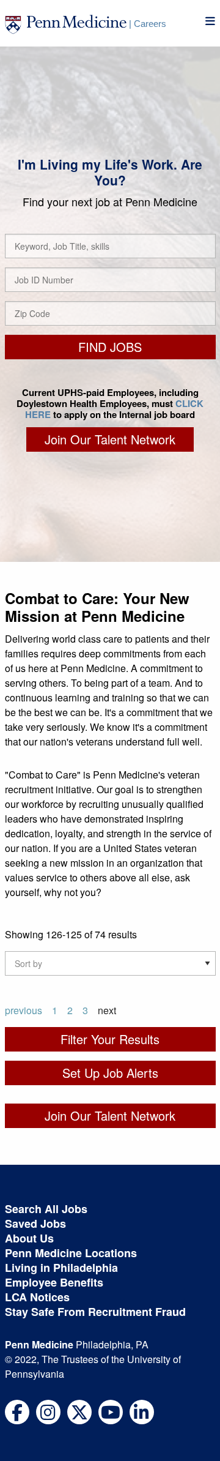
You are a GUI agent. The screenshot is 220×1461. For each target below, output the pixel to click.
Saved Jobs (35, 1223)
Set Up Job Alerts (110, 1073)
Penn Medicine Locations (71, 1253)
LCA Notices (37, 1297)
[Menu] (210, 21)
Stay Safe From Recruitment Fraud (95, 1312)
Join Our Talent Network (110, 439)
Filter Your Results (110, 1039)
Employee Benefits (54, 1282)
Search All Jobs (46, 1209)
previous (23, 1010)
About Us (29, 1238)
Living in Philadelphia (61, 1268)
